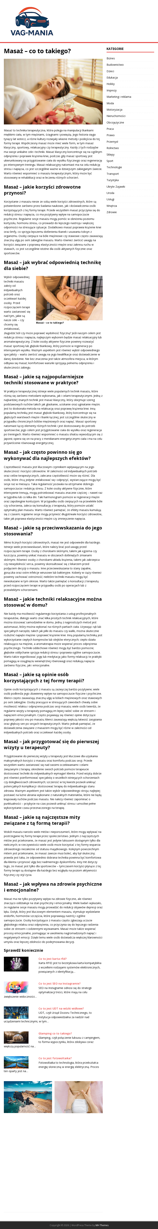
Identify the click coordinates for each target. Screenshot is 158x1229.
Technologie (114, 167)
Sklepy (110, 154)
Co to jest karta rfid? (53, 959)
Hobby (111, 84)
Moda (110, 103)
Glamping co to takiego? (55, 1033)
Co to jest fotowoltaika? (55, 1058)
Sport (110, 161)
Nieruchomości (116, 116)
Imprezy (112, 90)
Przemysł (112, 141)
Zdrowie (112, 212)
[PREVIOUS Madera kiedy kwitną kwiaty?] (28, 1141)
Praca (110, 129)
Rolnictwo (113, 148)
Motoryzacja (114, 109)
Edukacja (112, 77)
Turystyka (113, 180)
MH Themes (102, 1225)
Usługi (110, 199)
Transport (113, 174)
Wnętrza (112, 206)
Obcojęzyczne (115, 122)
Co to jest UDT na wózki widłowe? (61, 1008)
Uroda (110, 193)
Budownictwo (115, 64)
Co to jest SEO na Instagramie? (60, 983)
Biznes (111, 58)
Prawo (111, 135)
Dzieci (110, 71)
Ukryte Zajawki (116, 186)
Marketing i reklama (119, 97)
